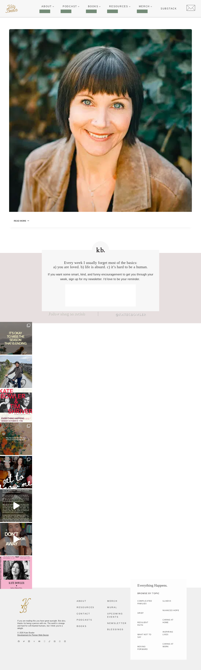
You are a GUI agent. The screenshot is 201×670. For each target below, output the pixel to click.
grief (140, 613)
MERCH (112, 601)
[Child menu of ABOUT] (44, 11)
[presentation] (100, 120)
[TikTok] (49, 641)
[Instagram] (29, 641)
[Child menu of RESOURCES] (112, 11)
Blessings (115, 629)
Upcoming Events (115, 615)
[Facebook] (19, 641)
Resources (85, 607)
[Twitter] (24, 641)
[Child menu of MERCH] (142, 11)
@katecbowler (131, 314)
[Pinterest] (55, 641)
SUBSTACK (169, 8)
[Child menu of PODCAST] (66, 11)
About (81, 601)
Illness (167, 601)
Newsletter (117, 623)
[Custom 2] (60, 641)
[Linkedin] (65, 641)
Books (82, 626)
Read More (21, 221)
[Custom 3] (34, 641)
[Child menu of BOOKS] (91, 11)
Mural (112, 607)
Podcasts (84, 620)
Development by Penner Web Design (33, 635)
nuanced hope (171, 610)
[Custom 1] (44, 641)
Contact (83, 613)
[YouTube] (39, 641)
